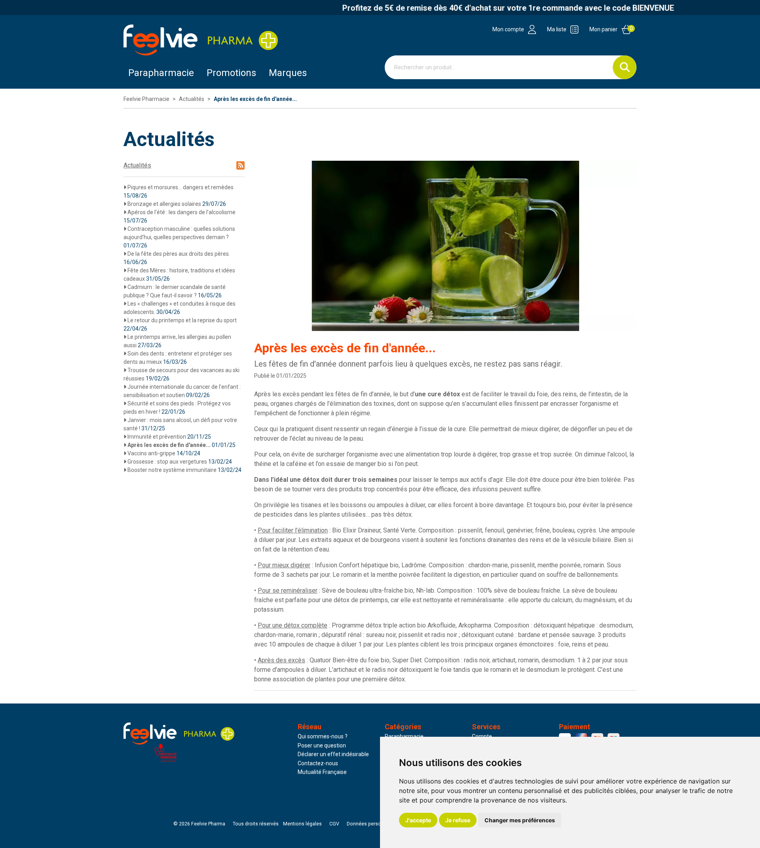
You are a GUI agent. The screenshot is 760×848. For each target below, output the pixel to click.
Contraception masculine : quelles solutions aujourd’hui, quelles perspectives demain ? (179, 237)
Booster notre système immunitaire (183, 470)
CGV (334, 824)
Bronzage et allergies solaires (176, 204)
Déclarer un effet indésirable (333, 754)
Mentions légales (302, 824)
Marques (288, 72)
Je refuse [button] (457, 820)
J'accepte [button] (418, 820)
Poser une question (322, 745)
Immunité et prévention (168, 437)
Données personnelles (372, 824)
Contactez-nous (318, 763)
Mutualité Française (322, 772)
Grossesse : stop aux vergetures (179, 461)
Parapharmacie (161, 72)
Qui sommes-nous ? (323, 736)
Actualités (137, 165)
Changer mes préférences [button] (519, 820)
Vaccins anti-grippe (163, 453)
